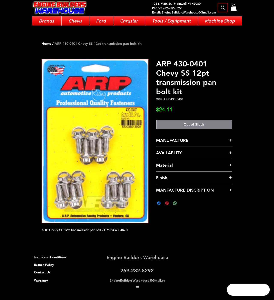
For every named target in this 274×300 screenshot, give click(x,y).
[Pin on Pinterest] (167, 203)
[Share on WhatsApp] (175, 203)
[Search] (223, 7)
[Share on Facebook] (158, 203)
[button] (234, 7)
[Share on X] (183, 203)
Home (46, 44)
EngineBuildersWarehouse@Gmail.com (189, 12)
